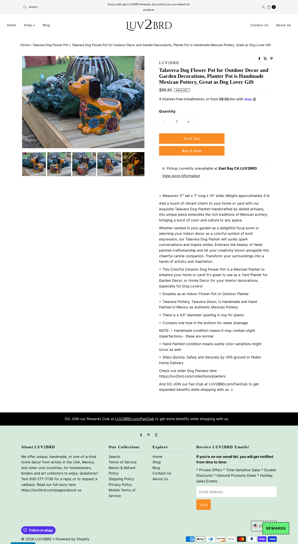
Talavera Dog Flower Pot (50, 45)
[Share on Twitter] (266, 59)
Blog (46, 25)
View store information (181, 176)
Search (114, 456)
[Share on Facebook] (260, 59)
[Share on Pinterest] (271, 59)
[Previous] (29, 103)
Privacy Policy (120, 484)
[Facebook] (141, 435)
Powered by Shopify (72, 539)
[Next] (137, 103)
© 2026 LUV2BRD (36, 539)
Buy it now (192, 151)
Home (11, 25)
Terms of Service (123, 462)
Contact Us (259, 25)
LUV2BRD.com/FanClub (134, 419)
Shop (28, 25)
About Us (283, 25)
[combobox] (62, 7)
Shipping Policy (121, 479)
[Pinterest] (148, 435)
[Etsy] (156, 435)
